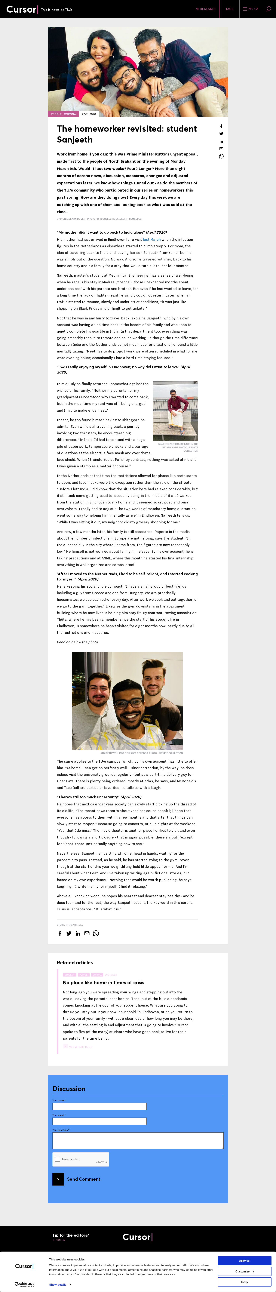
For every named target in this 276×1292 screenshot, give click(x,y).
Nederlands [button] (205, 9)
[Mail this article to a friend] (221, 149)
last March (152, 240)
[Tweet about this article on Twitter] (221, 134)
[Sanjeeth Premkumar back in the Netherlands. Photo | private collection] (175, 411)
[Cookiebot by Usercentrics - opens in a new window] (24, 1284)
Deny (244, 1282)
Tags (229, 9)
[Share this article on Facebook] (221, 126)
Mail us (60, 1240)
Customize (242, 1271)
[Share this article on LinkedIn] (221, 141)
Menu (253, 9)
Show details (57, 1284)
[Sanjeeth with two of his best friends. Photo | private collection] (127, 701)
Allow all (244, 1260)
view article (80, 1047)
